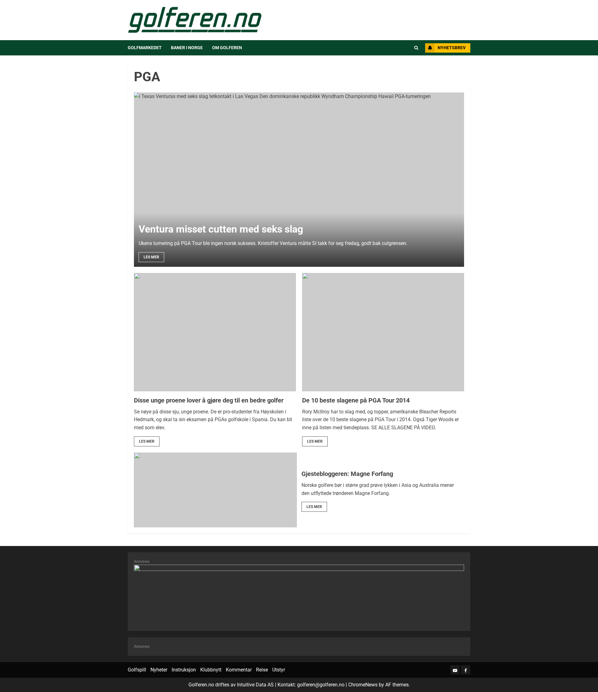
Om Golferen (227, 47)
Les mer (151, 257)
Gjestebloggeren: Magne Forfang (347, 474)
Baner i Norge (187, 47)
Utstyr (278, 670)
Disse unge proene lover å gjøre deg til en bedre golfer (208, 400)
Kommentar (239, 670)
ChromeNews (362, 685)
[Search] (416, 48)
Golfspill (137, 670)
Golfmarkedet (145, 47)
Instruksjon (184, 670)
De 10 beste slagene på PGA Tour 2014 (356, 400)
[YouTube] (455, 670)
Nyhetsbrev (452, 47)
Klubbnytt (210, 670)
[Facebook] (465, 670)
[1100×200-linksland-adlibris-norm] (299, 594)
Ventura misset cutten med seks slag (221, 229)
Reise (262, 670)
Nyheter (158, 670)
